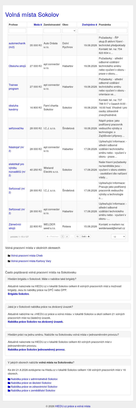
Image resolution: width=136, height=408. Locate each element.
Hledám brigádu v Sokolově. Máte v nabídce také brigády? (42, 279)
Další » (85, 236)
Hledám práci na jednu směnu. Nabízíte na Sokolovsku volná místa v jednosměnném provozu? (63, 334)
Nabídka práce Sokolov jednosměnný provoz (36, 349)
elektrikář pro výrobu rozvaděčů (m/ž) (17, 169)
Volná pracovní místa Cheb (27, 255)
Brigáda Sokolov (18, 294)
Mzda (37, 24)
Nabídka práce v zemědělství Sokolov (32, 390)
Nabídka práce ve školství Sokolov (30, 383)
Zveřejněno (89, 24)
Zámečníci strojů (15, 226)
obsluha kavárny (13, 107)
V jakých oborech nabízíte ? (41, 362)
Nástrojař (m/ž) (16, 149)
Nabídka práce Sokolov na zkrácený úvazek (35, 321)
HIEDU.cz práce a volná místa (72, 406)
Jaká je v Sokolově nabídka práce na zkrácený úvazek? (40, 307)
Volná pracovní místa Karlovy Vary (31, 261)
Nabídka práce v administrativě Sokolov (34, 379)
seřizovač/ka (16, 128)
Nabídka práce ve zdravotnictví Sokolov (33, 386)
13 (77, 236)
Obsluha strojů (17, 66)
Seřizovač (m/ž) (17, 190)
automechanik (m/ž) (17, 45)
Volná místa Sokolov (32, 14)
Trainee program (14, 86)
